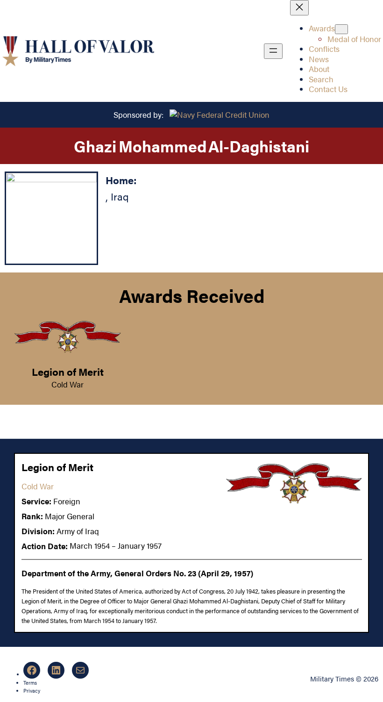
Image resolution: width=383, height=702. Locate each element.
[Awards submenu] (341, 29)
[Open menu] (273, 51)
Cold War (67, 384)
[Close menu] (299, 7)
